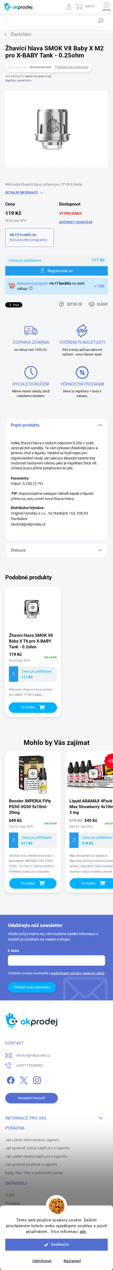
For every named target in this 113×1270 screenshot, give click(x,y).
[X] (23, 1079)
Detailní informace (21, 192)
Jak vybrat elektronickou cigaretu (32, 1140)
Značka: (18, 80)
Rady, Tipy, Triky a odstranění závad (34, 1173)
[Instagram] (36, 1079)
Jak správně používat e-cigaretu (31, 1164)
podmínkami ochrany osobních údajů (78, 973)
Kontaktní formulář (31, 1098)
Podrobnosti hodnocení (72, 67)
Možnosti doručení (75, 222)
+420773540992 (29, 1065)
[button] (33, 845)
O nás (10, 1195)
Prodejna (12, 1203)
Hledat (101, 21)
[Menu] (106, 6)
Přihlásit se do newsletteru (32, 987)
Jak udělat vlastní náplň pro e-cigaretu (36, 1156)
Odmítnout (42, 1261)
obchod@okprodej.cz (33, 1055)
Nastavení (72, 1261)
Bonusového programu (28, 240)
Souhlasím (60, 1244)
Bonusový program (32, 283)
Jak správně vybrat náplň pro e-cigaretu (37, 1148)
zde (83, 1231)
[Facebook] (9, 1079)
